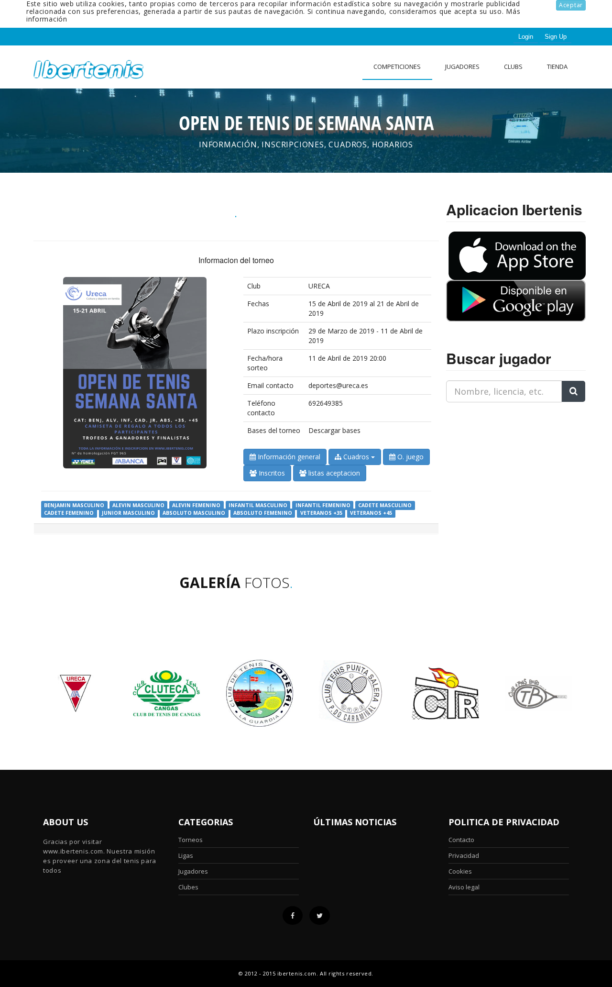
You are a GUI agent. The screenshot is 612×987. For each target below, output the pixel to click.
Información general (288, 456)
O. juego (409, 456)
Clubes (188, 887)
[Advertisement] (506, 470)
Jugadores (462, 66)
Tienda (557, 66)
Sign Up (556, 36)
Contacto (461, 839)
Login (525, 36)
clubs (513, 66)
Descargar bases (334, 430)
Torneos (190, 839)
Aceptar (571, 5)
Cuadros (356, 456)
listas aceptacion (333, 472)
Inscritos (271, 472)
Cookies (460, 871)
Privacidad (463, 855)
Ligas (185, 855)
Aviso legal (464, 887)
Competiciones (397, 66)
